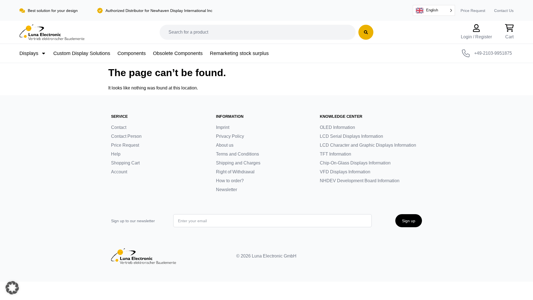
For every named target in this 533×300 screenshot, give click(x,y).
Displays (28, 53)
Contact (118, 127)
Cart (509, 36)
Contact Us (504, 10)
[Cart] (509, 28)
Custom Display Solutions (81, 53)
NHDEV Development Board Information (359, 180)
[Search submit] (365, 32)
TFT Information (335, 154)
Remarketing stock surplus (239, 53)
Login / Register (476, 36)
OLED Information (337, 127)
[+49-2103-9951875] (466, 53)
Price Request (473, 10)
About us (224, 145)
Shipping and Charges (238, 163)
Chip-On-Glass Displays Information (355, 163)
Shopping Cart (125, 163)
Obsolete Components (178, 53)
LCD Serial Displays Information (351, 136)
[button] (12, 288)
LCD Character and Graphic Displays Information (368, 145)
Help (115, 154)
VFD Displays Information (345, 171)
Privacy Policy (230, 136)
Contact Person (126, 136)
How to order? (230, 180)
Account (119, 171)
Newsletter (226, 189)
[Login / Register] (476, 28)
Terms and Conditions (237, 154)
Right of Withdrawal (235, 171)
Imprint (222, 127)
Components (131, 53)
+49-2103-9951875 (493, 53)
